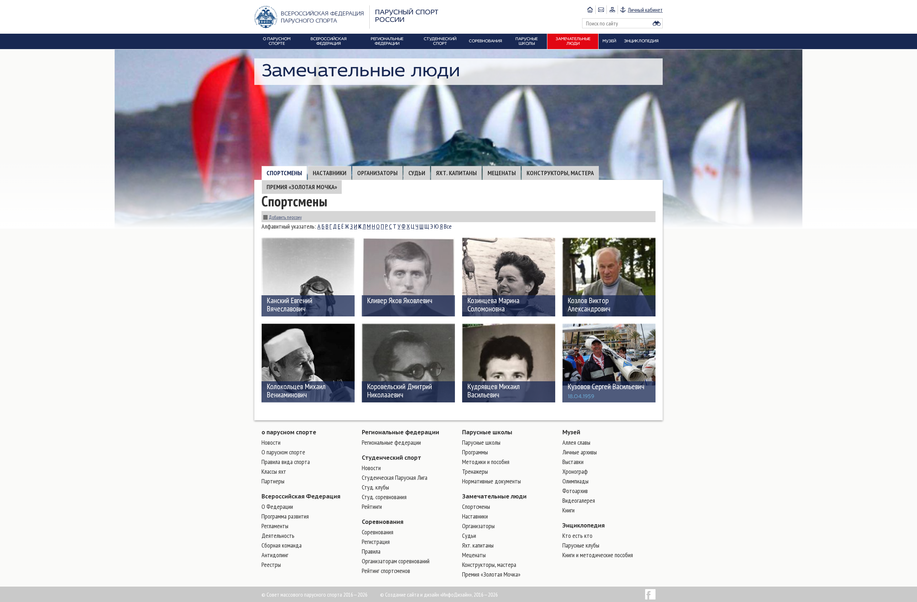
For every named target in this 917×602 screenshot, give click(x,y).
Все (448, 226)
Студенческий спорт (391, 457)
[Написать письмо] (600, 9)
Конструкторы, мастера (560, 173)
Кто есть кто (577, 535)
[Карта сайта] (612, 9)
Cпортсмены (284, 173)
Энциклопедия (583, 525)
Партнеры (272, 481)
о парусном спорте (288, 432)
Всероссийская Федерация (300, 496)
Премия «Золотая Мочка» (302, 187)
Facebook (650, 594)
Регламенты (274, 526)
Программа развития (285, 516)
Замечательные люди (494, 496)
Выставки (573, 462)
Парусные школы (487, 432)
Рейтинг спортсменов (386, 571)
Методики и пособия (485, 462)
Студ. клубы (375, 487)
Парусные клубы (580, 545)
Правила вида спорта (285, 462)
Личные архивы (579, 452)
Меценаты (502, 173)
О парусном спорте (283, 452)
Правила (371, 551)
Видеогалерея (578, 500)
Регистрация (376, 542)
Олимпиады (575, 481)
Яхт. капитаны (456, 173)
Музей (571, 432)
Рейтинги (372, 506)
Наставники (329, 173)
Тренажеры (475, 471)
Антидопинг (274, 555)
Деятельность (277, 535)
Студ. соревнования (384, 497)
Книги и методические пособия (597, 555)
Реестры (271, 564)
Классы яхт (273, 471)
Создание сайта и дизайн (412, 594)
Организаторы (377, 173)
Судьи (416, 173)
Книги (568, 510)
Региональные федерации (400, 432)
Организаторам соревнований (395, 561)
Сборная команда (281, 545)
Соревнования (382, 521)
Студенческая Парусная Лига (394, 477)
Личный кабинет (645, 9)
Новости (270, 442)
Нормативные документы (491, 481)
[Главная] (590, 9)
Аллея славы (576, 442)
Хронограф (575, 471)
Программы (475, 452)
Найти (657, 23)
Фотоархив (575, 491)
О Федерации (277, 506)
